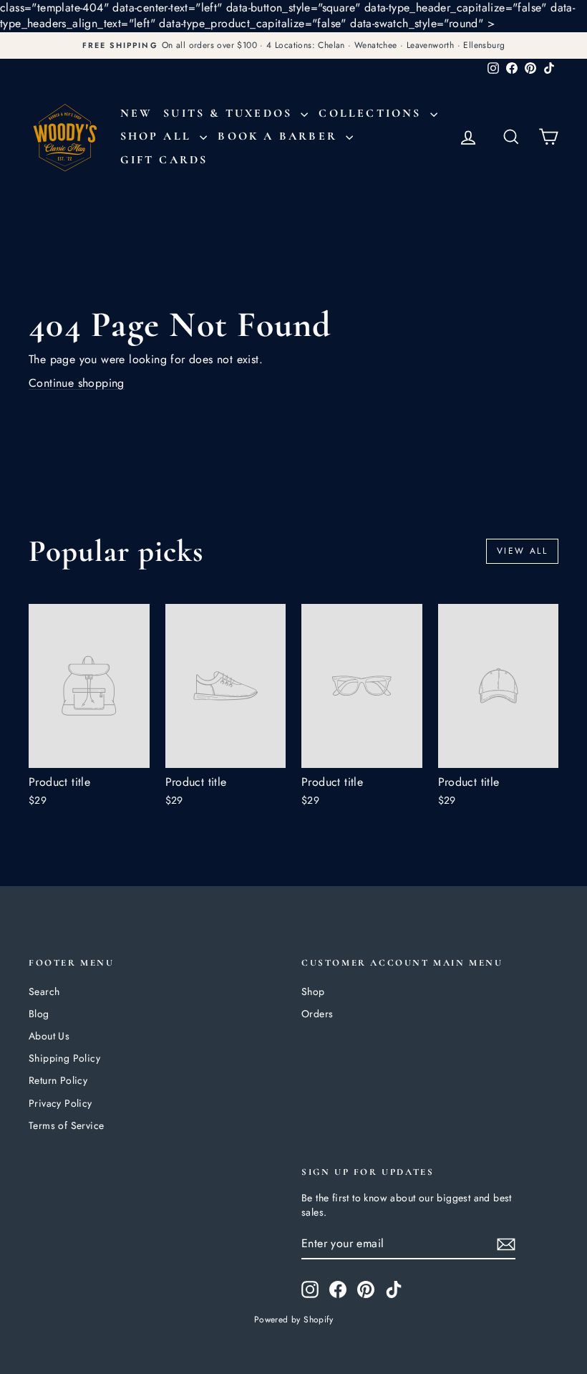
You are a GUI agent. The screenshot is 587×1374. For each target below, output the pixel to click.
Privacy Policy (60, 1103)
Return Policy (58, 1080)
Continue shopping (77, 383)
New (136, 113)
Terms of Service (66, 1125)
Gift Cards (164, 160)
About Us (49, 1036)
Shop (313, 991)
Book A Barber (280, 136)
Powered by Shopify (293, 1319)
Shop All (158, 136)
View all (522, 550)
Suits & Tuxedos (230, 113)
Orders (317, 1014)
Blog (39, 1014)
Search (44, 991)
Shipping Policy (64, 1058)
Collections (372, 113)
